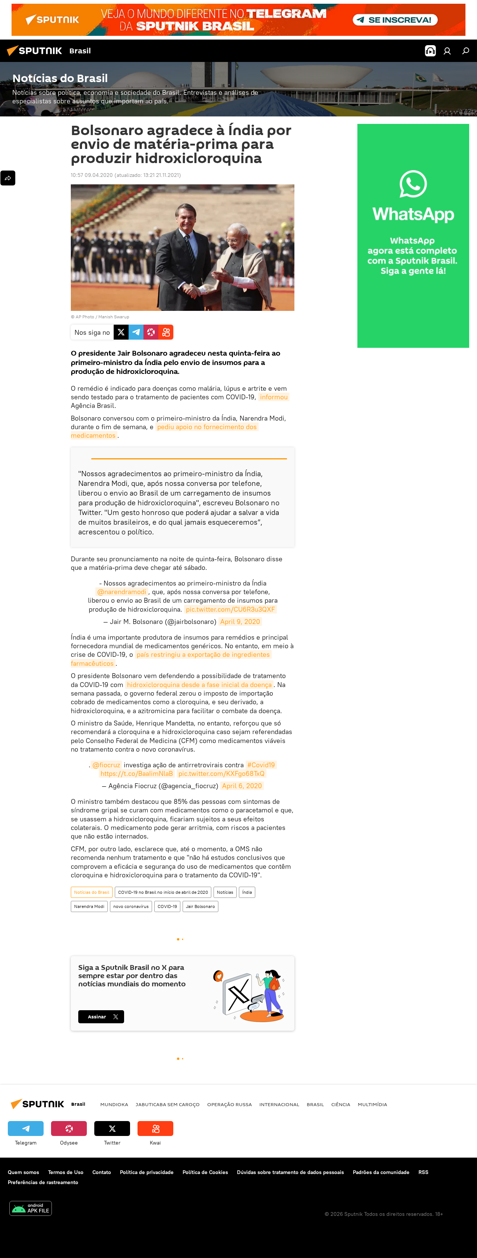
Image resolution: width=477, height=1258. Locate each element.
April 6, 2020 (242, 785)
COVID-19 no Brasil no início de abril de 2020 (163, 892)
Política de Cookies (205, 1172)
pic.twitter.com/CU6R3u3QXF (230, 609)
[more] (7, 178)
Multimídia (372, 1104)
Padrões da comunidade (381, 1172)
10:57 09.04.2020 (92, 175)
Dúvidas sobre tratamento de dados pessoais (290, 1172)
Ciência (340, 1104)
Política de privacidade (147, 1172)
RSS (423, 1172)
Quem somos (23, 1172)
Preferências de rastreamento (43, 1182)
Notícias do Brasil (91, 892)
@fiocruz (106, 765)
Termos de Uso (65, 1172)
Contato (101, 1172)
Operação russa (229, 1104)
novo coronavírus (131, 906)
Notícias (225, 892)
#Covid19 (261, 765)
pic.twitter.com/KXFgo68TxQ (222, 773)
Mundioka (114, 1104)
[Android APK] (30, 1209)
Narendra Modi (89, 906)
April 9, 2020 (240, 621)
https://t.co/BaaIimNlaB (137, 773)
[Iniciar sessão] (447, 50)
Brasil (315, 1104)
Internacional (279, 1104)
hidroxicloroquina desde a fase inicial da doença (199, 684)
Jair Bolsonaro (200, 906)
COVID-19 (167, 906)
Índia (247, 892)
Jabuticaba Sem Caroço (168, 1104)
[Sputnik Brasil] (36, 57)
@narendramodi (121, 591)
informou (274, 397)
